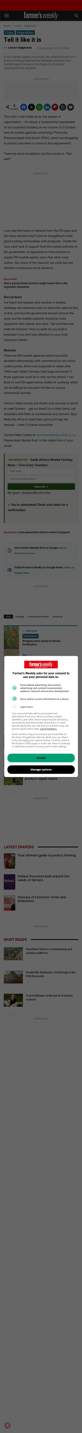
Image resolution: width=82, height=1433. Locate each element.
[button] (41, 707)
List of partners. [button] (48, 728)
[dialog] (41, 716)
